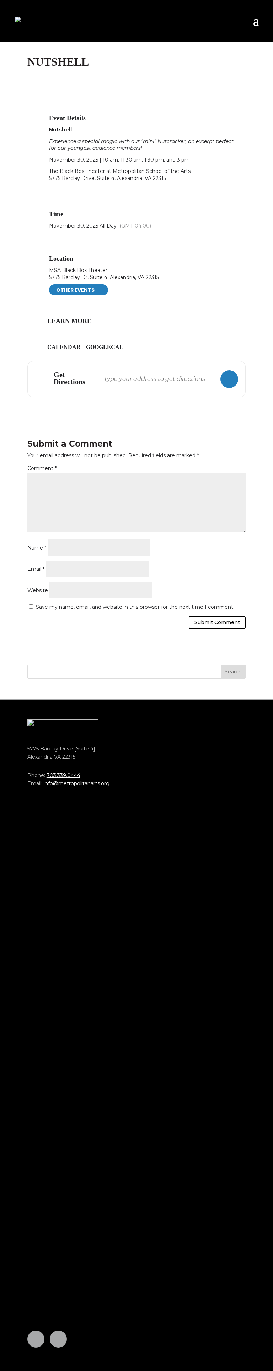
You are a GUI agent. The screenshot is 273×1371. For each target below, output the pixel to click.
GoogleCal (104, 347)
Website (37, 590)
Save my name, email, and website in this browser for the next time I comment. (135, 607)
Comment (42, 468)
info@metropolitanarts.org (76, 783)
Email (35, 569)
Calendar (64, 347)
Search (233, 671)
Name (36, 548)
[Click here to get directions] (229, 379)
